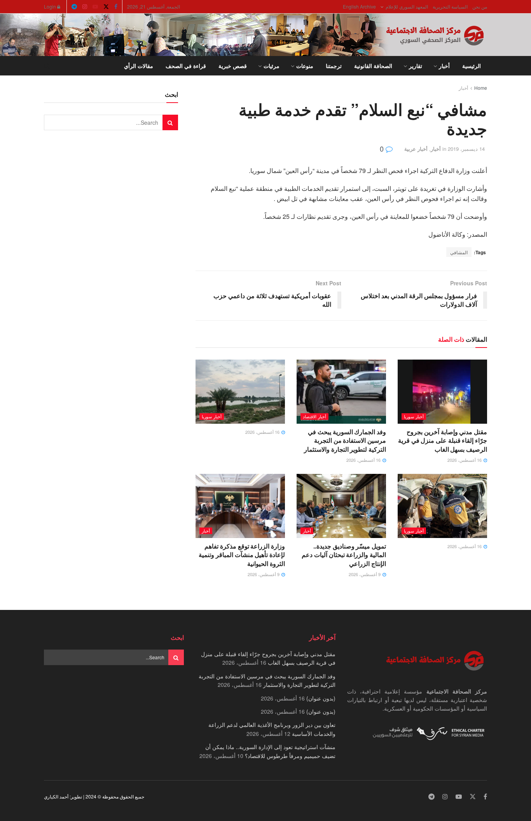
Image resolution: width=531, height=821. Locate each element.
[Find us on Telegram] (74, 6)
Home (480, 87)
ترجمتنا (334, 66)
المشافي (459, 252)
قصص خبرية (232, 66)
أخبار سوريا (414, 416)
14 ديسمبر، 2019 (466, 148)
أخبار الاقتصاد (314, 416)
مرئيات (271, 66)
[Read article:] (240, 391)
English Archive (359, 6)
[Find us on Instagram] (84, 6)
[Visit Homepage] (436, 35)
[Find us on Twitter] (106, 6)
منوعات (304, 66)
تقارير (415, 66)
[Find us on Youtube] (95, 6)
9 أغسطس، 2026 (365, 574)
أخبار (444, 66)
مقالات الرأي (138, 66)
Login (50, 6)
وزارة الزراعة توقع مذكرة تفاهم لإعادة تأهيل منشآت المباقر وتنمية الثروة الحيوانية (242, 555)
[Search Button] (47, 65)
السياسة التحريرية (450, 6)
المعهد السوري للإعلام (407, 6)
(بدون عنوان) (320, 698)
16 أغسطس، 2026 (465, 460)
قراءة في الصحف (186, 66)
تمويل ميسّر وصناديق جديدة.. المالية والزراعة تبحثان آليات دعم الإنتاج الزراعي (344, 555)
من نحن (479, 6)
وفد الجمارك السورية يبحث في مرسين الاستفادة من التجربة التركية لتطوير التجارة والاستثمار (345, 440)
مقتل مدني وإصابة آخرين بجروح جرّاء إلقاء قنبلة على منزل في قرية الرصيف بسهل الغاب (442, 440)
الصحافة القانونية (373, 66)
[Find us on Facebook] (115, 6)
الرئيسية (471, 66)
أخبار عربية (416, 148)
